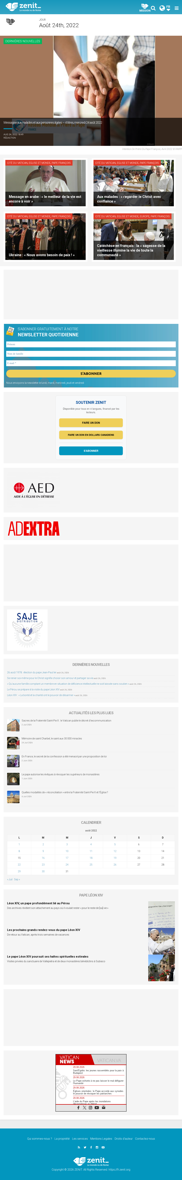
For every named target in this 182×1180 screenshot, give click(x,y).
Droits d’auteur (124, 1138)
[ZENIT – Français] (51, 7)
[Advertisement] (91, 294)
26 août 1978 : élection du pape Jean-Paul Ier (31, 672)
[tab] (73, 1059)
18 (91, 857)
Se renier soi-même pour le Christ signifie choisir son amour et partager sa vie (50, 678)
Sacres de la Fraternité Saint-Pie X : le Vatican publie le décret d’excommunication (66, 720)
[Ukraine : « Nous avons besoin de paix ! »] (45, 236)
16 (43, 857)
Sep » (17, 879)
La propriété (62, 1138)
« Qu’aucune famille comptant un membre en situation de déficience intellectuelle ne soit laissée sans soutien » (68, 683)
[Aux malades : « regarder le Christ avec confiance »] (133, 183)
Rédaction (10, 137)
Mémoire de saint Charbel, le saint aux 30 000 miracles (52, 738)
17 (67, 857)
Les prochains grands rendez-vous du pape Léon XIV (43, 930)
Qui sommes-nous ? (39, 1138)
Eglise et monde (39, 163)
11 (91, 851)
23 (43, 864)
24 (67, 864)
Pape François (61, 163)
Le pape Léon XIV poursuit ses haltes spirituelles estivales (47, 956)
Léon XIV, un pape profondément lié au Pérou (38, 903)
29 (19, 871)
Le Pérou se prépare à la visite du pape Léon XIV (33, 689)
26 (115, 864)
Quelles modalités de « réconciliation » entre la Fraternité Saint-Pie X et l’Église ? (65, 792)
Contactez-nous (145, 1138)
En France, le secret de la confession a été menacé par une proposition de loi (64, 756)
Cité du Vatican (17, 163)
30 (43, 871)
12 (115, 851)
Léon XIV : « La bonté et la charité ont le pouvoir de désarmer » (41, 695)
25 (91, 864)
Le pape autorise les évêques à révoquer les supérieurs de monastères (61, 774)
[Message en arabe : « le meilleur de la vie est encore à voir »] (45, 183)
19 (115, 857)
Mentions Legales (101, 1138)
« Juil (9, 879)
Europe (144, 216)
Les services (80, 1138)
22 (19, 864)
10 (67, 851)
